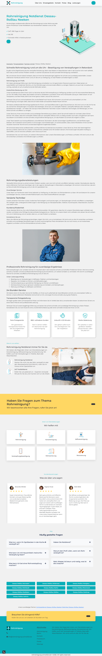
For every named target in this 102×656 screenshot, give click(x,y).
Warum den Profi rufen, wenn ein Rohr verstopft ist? (69, 552)
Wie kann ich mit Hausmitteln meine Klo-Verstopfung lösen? (26, 554)
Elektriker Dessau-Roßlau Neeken (73, 607)
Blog (69, 3)
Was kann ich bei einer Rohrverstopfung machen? (25, 564)
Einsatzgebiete (48, 3)
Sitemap (40, 644)
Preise (64, 3)
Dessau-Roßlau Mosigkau (81, 583)
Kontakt (58, 3)
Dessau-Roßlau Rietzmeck (81, 588)
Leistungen (76, 3)
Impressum (41, 639)
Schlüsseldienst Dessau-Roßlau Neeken (49, 607)
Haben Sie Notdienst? (62, 542)
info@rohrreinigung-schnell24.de (20, 637)
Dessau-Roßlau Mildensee (51, 583)
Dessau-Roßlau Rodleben (21, 592)
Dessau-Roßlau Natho (51, 588)
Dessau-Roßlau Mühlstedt (20, 588)
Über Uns (38, 3)
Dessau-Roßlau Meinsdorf (20, 583)
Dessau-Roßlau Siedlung (81, 592)
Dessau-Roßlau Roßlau (51, 592)
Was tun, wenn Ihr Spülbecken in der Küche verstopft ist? (26, 543)
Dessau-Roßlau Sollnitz (20, 596)
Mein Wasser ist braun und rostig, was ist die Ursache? (69, 562)
